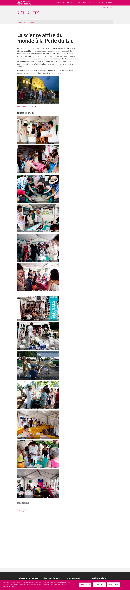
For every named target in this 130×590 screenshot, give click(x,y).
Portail (107, 8)
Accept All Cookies (113, 584)
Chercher (32, 22)
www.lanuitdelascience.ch (27, 106)
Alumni (109, 3)
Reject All (99, 584)
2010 (19, 28)
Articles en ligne (23, 22)
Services (101, 3)
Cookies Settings (85, 584)
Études (78, 3)
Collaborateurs (89, 3)
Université (61, 3)
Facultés (70, 3)
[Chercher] (111, 8)
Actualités (28, 13)
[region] (65, 585)
